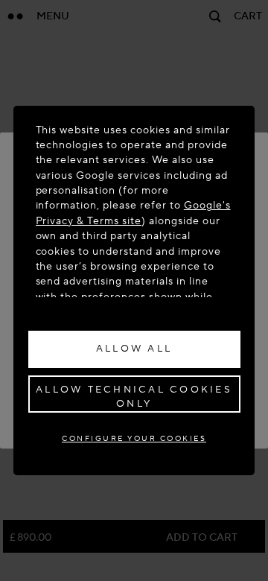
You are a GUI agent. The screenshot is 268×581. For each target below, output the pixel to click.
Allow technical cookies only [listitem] (134, 397)
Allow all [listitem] (134, 349)
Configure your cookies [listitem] (134, 438)
